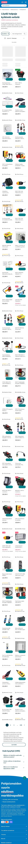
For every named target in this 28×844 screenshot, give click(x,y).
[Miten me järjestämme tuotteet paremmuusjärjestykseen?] (5, 38)
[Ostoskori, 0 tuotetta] (22, 2)
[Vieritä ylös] (24, 755)
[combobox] (14, 5)
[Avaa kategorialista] (25, 2)
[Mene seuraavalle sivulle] (24, 702)
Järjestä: (9, 38)
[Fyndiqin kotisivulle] (4, 2)
